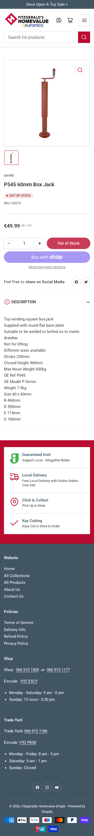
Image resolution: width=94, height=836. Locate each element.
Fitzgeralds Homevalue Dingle (43, 806)
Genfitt (9, 175)
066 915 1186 (35, 731)
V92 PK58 (27, 742)
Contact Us (14, 596)
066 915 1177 (58, 669)
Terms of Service (18, 622)
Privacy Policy (16, 643)
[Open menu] (84, 20)
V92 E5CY (29, 681)
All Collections (17, 575)
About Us (12, 589)
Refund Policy (16, 636)
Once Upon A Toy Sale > (47, 4)
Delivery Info (15, 629)
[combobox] (47, 37)
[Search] (84, 37)
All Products (14, 582)
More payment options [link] (47, 267)
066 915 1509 (27, 669)
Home (9, 568)
